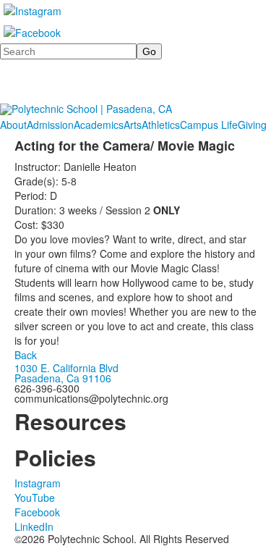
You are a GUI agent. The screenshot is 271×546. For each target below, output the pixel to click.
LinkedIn (33, 526)
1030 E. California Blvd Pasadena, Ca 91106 (66, 373)
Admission (50, 124)
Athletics (161, 124)
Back (25, 355)
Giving (252, 124)
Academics (99, 124)
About (13, 124)
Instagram (37, 483)
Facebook (37, 512)
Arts (133, 124)
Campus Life (209, 124)
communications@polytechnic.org (91, 398)
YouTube (34, 497)
